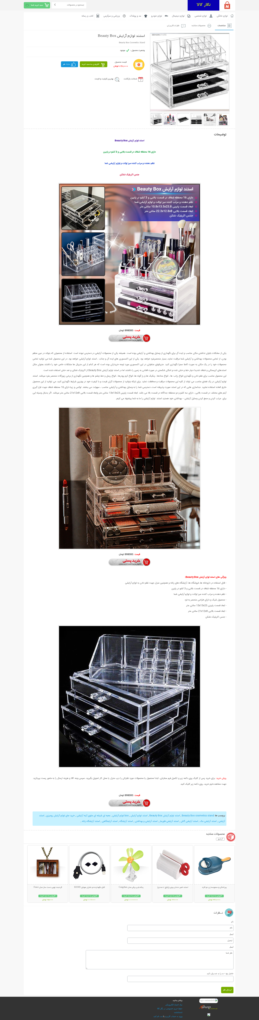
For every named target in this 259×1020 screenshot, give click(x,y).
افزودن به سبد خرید (90, 64)
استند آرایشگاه (126, 821)
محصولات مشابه (198, 26)
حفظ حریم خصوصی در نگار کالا (169, 1008)
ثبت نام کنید (158, 1016)
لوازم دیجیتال (178, 16)
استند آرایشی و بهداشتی (146, 821)
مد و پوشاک (135, 16)
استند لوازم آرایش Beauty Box (164, 816)
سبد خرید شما (37, 5)
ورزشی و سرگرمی (111, 16)
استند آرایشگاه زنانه (91, 821)
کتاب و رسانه (87, 16)
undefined (178, 1012)
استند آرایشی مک (208, 821)
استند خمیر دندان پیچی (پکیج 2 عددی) (172, 887)
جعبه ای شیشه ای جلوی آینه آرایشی (93, 816)
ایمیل (231, 934)
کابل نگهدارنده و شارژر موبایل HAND (89, 887)
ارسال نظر (227, 990)
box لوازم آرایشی (120, 816)
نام (232, 922)
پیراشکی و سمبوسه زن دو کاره (214, 887)
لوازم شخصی (201, 16)
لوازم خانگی (222, 16)
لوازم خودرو (156, 16)
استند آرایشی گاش (189, 821)
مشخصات (222, 26)
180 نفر (66, 64)
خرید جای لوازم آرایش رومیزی (60, 816)
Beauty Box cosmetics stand (198, 816)
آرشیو (220, 839)
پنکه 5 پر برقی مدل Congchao (131, 887)
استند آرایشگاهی (110, 821)
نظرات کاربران (173, 26)
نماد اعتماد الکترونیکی (173, 1005)
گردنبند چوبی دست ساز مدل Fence (48, 887)
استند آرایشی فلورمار (169, 821)
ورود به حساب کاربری (173, 1016)
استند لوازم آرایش (139, 816)
